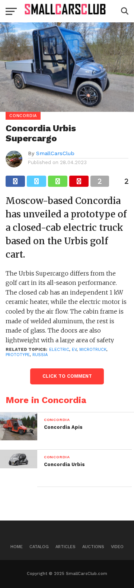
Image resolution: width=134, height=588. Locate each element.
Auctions (93, 546)
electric (59, 349)
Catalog (39, 546)
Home (16, 546)
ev (74, 349)
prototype (18, 354)
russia (40, 354)
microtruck (92, 349)
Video (117, 546)
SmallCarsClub (55, 153)
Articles (65, 546)
